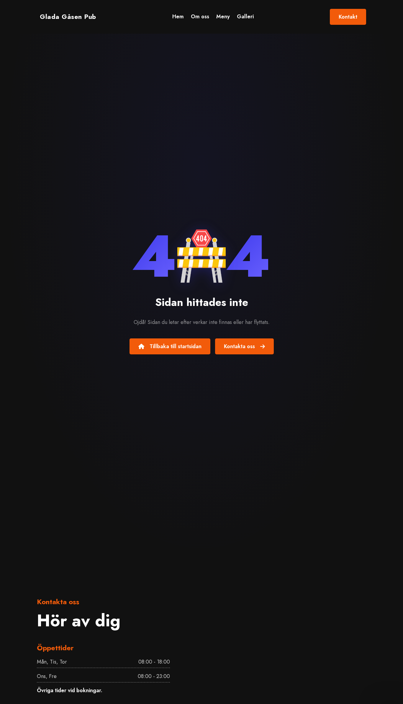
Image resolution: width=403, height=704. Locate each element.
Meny (223, 16)
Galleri (245, 16)
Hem (178, 16)
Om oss (200, 16)
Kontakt (348, 17)
